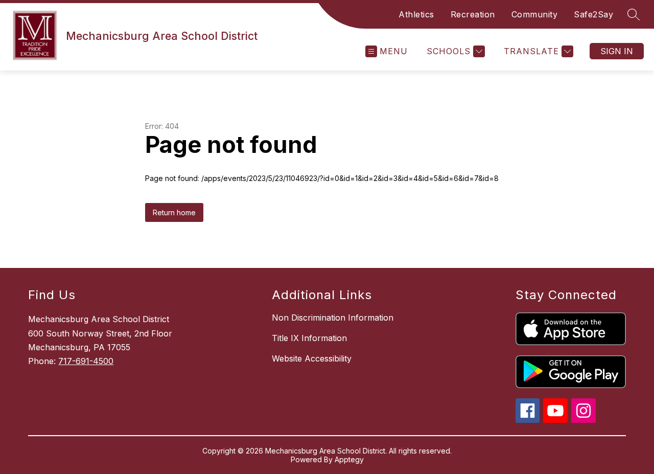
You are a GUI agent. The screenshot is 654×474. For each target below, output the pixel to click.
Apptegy (349, 459)
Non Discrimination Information (332, 317)
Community (534, 14)
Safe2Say (593, 14)
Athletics (416, 14)
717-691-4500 (85, 361)
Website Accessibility (312, 358)
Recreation (473, 14)
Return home (174, 212)
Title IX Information (309, 338)
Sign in (616, 51)
